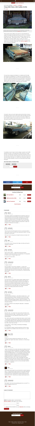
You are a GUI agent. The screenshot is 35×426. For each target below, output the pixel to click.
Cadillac (8, 164)
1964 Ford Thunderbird (11, 201)
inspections (19, 31)
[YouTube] (21, 419)
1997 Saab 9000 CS (10, 194)
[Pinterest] (17, 419)
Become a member (7, 401)
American (14, 164)
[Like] (5, 224)
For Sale (15, 5)
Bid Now (29, 194)
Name (18, 403)
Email (18, 405)
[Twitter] (15, 419)
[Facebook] (13, 419)
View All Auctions (17, 204)
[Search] (34, 1)
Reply (10, 224)
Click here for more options (17, 189)
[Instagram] (19, 419)
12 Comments (20, 5)
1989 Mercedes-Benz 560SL (11, 198)
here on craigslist (24, 41)
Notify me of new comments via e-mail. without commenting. (18, 406)
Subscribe (21, 406)
